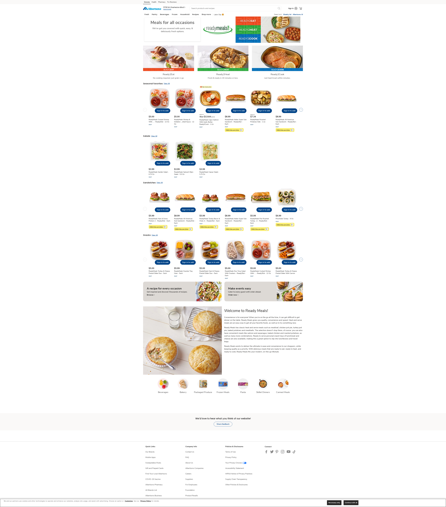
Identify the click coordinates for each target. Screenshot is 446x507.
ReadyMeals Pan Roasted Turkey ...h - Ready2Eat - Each (259, 221)
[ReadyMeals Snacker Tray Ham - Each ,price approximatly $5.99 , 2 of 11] (185, 259)
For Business (172, 2)
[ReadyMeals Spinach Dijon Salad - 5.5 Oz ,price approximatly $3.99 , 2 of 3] (185, 159)
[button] (174, 7)
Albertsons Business (153, 495)
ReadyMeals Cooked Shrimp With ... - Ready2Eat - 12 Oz (159, 120)
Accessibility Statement (234, 468)
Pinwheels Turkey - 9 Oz (284, 219)
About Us (189, 463)
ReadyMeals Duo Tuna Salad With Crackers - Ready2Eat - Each (235, 273)
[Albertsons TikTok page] (294, 451)
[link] (151, 295)
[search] (279, 8)
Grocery (147, 2)
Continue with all (351, 503)
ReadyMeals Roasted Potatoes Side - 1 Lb (258, 120)
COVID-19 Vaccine (153, 479)
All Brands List (151, 490)
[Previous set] (145, 110)
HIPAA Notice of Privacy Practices (238, 473)
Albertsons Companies (194, 468)
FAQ (187, 457)
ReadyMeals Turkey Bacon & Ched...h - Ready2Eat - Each (209, 220)
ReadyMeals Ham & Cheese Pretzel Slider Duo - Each (209, 272)
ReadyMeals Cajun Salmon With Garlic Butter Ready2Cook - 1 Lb (209, 122)
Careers (188, 473)
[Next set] (301, 110)
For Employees (191, 484)
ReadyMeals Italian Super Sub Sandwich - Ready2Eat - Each (235, 121)
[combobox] (235, 8)
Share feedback (223, 424)
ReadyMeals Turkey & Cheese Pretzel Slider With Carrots (286, 272)
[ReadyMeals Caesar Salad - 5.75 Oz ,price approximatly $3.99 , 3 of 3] (210, 159)
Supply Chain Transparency (236, 479)
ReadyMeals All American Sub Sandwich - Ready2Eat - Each (286, 121)
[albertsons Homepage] (152, 8)
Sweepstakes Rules (153, 463)
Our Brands (149, 452)
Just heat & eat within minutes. (277, 78)
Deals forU (278, 14)
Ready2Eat (168, 74)
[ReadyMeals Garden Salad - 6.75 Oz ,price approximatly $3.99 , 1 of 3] (159, 159)
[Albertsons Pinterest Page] (277, 451)
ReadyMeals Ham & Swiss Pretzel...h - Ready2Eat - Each (159, 220)
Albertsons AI (298, 14)
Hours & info (167, 9)
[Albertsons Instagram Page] (282, 451)
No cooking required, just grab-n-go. (168, 78)
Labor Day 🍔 (219, 14)
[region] (223, 503)
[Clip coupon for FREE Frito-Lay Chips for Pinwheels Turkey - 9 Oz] (292, 224)
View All (167, 83)
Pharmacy (161, 2)
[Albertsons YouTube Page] (288, 451)
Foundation (190, 490)
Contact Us (189, 452)
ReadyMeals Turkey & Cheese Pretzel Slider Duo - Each (159, 272)
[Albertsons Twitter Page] (272, 451)
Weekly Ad (287, 14)
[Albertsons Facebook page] (267, 451)
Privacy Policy (230, 457)
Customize (129, 501)
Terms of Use (230, 452)
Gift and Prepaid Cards (154, 468)
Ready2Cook (277, 74)
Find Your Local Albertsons (156, 473)
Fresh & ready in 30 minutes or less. (223, 78)
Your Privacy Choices (233, 463)
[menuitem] (146, 14)
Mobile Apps (150, 457)
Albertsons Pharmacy (153, 484)
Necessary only (334, 503)
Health (154, 2)
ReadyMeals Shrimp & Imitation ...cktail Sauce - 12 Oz (184, 121)
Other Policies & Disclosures (236, 484)
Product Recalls (191, 495)
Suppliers (189, 479)
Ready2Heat (223, 74)
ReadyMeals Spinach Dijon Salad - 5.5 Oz (183, 173)
